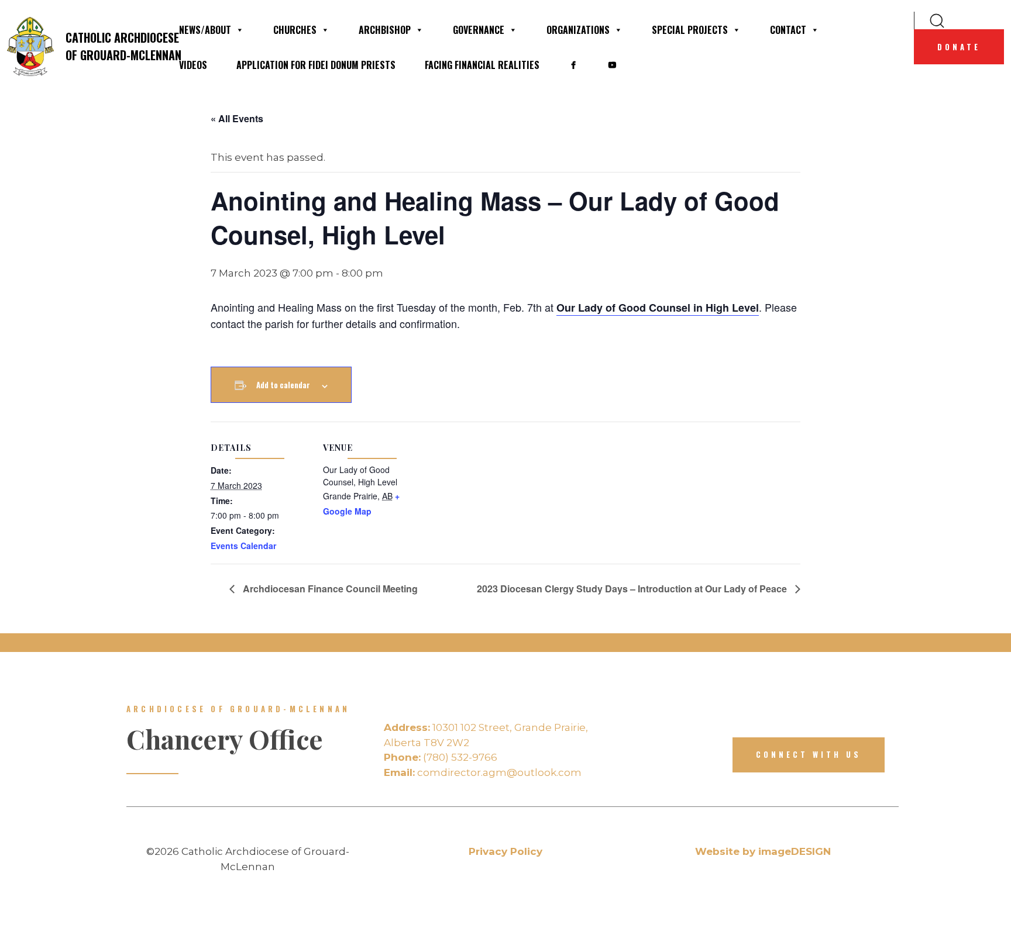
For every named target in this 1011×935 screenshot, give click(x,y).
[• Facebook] (573, 65)
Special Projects (690, 30)
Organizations (578, 30)
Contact (788, 30)
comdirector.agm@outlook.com (483, 772)
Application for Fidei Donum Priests (316, 65)
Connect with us (808, 754)
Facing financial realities (482, 65)
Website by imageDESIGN (763, 851)
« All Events (237, 118)
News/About (205, 30)
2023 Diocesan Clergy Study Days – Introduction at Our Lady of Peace (633, 588)
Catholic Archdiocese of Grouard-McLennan (115, 46)
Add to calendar (283, 385)
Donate (959, 47)
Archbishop (385, 30)
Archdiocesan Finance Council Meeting (329, 588)
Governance (478, 30)
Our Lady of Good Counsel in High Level (657, 307)
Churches (295, 30)
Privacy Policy (505, 851)
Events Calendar (243, 545)
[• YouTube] (612, 65)
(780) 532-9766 (440, 757)
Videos (193, 65)
